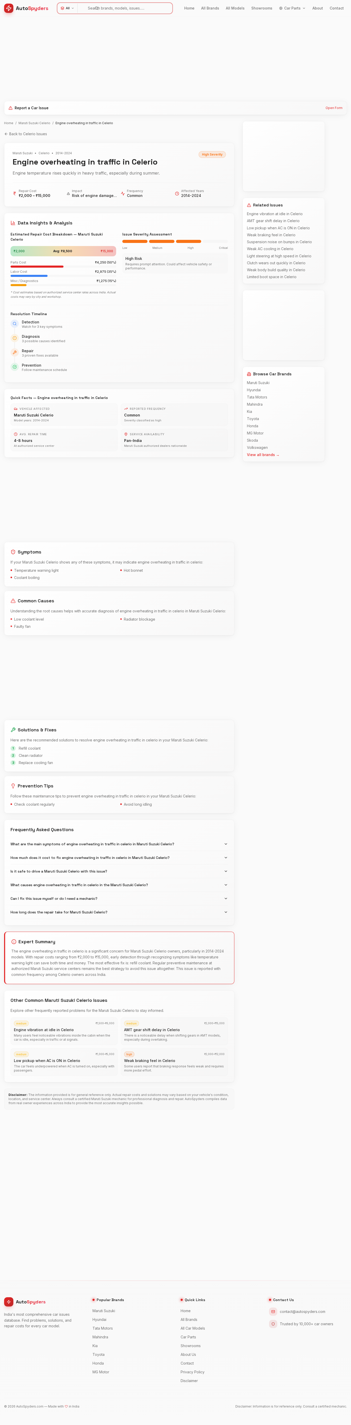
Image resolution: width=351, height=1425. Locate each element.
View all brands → (263, 454)
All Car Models (193, 1328)
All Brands (210, 8)
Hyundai (254, 390)
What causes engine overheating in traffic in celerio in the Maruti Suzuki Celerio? (79, 885)
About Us (188, 1354)
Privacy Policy (193, 1372)
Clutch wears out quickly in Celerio (276, 263)
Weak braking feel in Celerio (271, 235)
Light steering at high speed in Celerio (279, 256)
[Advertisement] (158, 57)
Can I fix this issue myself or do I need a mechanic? (54, 898)
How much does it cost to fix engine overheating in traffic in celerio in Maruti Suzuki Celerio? (90, 857)
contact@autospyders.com (302, 1311)
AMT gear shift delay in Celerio (273, 221)
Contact (337, 8)
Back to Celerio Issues (28, 134)
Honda (252, 426)
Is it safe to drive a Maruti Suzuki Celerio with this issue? (59, 871)
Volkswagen (257, 447)
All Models (235, 8)
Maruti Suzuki (258, 382)
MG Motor (255, 433)
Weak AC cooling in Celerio (270, 249)
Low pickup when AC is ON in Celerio (278, 228)
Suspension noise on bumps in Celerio (279, 242)
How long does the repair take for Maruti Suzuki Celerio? (59, 912)
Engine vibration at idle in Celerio (275, 214)
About (317, 8)
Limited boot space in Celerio (272, 277)
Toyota (253, 418)
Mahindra (255, 404)
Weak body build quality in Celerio (276, 270)
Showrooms (261, 8)
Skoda (252, 440)
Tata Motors (257, 397)
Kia (249, 411)
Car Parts (292, 8)
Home (189, 8)
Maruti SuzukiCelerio (34, 123)
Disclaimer (189, 1380)
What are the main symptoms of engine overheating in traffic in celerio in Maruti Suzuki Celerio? (92, 844)
